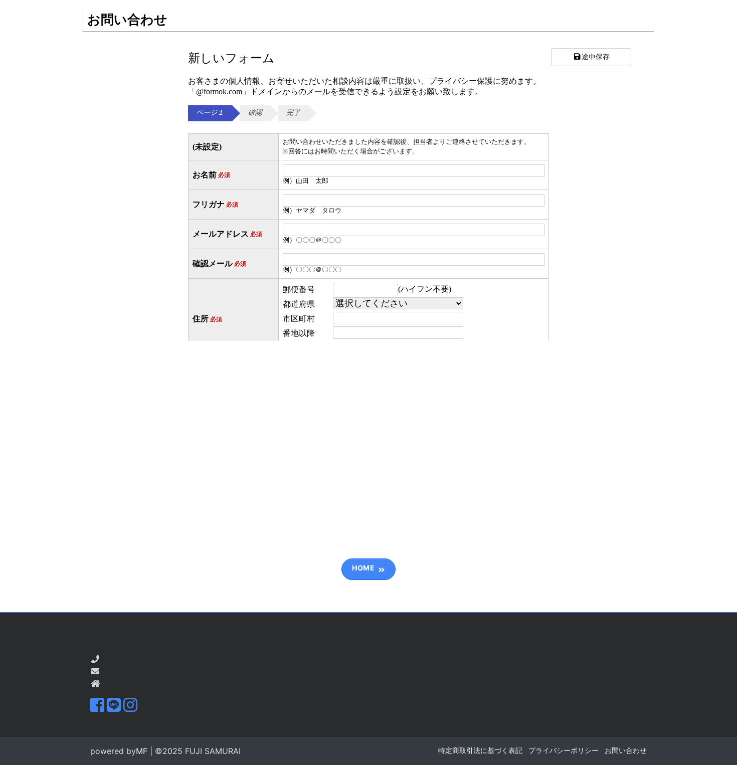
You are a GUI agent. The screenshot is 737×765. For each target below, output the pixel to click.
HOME (363, 567)
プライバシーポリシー (563, 750)
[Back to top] (719, 747)
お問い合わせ (626, 750)
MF (141, 751)
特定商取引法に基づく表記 (480, 750)
